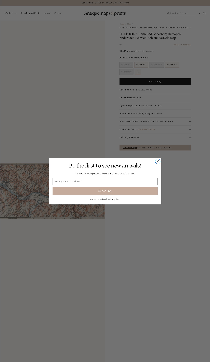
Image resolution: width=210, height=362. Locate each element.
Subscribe (105, 191)
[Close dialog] (157, 161)
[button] (105, 165)
